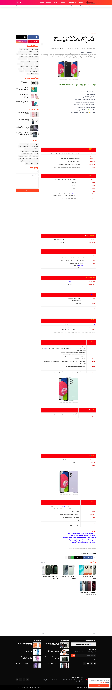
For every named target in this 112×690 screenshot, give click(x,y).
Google (22, 61)
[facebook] (95, 663)
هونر (59, 6)
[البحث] (17, 2)
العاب (26, 156)
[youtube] (88, 663)
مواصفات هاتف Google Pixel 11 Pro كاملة (69, 577)
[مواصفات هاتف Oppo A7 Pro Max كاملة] (37, 645)
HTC (33, 61)
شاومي (74, 6)
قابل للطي (35, 159)
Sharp (36, 69)
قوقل (45, 6)
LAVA (31, 66)
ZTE (41, 6)
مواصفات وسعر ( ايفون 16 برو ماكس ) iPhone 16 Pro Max (22, 127)
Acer (27, 71)
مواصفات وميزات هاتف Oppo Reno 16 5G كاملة (24, 657)
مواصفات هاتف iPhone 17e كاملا (23, 113)
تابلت (20, 146)
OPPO (30, 52)
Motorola (36, 54)
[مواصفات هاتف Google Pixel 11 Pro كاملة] (68, 570)
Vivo (21, 49)
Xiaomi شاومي (34, 49)
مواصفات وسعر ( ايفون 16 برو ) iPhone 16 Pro (22, 133)
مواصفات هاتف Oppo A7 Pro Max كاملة (25, 643)
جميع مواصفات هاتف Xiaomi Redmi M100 (50, 577)
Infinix (30, 54)
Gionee (36, 66)
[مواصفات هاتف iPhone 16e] (34, 121)
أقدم (43, 633)
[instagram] (84, 663)
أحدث (94, 633)
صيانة (27, 163)
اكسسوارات (21, 159)
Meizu (19, 59)
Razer (20, 69)
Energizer (26, 64)
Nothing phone (34, 74)
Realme (20, 52)
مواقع (30, 161)
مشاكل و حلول (34, 146)
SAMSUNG (83, 553)
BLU (37, 61)
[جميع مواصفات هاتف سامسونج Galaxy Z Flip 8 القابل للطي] (34, 96)
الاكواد (36, 154)
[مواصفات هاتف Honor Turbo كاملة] (87, 570)
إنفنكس (54, 6)
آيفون (79, 6)
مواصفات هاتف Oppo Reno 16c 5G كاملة (24, 664)
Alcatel (30, 59)
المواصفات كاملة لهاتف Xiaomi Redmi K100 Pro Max (88, 593)
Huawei (36, 52)
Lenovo (31, 57)
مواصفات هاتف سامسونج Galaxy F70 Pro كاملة (22, 88)
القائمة (63, 2)
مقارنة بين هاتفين (25, 151)
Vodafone (35, 71)
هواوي (63, 6)
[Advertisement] (56, 20)
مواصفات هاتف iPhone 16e (23, 119)
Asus (26, 57)
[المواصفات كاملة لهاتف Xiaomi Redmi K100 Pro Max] (87, 585)
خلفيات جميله (26, 146)
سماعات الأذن (24, 161)
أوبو (71, 6)
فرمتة (27, 144)
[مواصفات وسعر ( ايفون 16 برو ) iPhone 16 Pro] (34, 134)
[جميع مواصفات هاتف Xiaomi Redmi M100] (49, 570)
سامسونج (84, 6)
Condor (28, 61)
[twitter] (91, 663)
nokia (21, 54)
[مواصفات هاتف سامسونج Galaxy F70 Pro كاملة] (34, 89)
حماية (31, 163)
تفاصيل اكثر (103, 682)
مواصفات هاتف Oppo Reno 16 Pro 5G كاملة (24, 650)
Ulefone (22, 66)
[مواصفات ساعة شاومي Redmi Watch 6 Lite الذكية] (64, 645)
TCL (27, 66)
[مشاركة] (42, 44)
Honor (25, 52)
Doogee (25, 69)
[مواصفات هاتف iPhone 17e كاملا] (34, 114)
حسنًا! (99, 686)
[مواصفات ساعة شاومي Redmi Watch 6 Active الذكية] (64, 652)
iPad (37, 64)
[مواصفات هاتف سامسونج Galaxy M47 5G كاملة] (34, 103)
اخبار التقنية (35, 156)
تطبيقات (48, 2)
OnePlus (33, 6)
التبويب (56, 2)
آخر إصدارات (28, 159)
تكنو (28, 6)
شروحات (42, 2)
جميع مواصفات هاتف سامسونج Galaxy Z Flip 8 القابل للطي (23, 96)
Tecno (36, 57)
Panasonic (20, 64)
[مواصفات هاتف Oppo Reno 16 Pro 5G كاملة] (37, 652)
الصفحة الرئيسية (92, 33)
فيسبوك (21, 156)
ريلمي (37, 6)
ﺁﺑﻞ (30, 156)
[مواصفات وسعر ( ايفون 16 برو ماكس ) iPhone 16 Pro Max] (34, 128)
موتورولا (49, 6)
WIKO (32, 64)
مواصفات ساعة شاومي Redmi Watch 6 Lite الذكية (51, 643)
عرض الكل (43, 562)
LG (17, 54)
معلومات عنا (33, 688)
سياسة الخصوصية (24, 688)
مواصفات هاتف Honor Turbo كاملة (88, 577)
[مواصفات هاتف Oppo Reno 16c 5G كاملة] (37, 665)
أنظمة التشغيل (34, 151)
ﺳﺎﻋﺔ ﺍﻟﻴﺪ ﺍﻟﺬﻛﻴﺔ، (34, 149)
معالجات (36, 161)
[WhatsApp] (72, 557)
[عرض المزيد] (66, 557)
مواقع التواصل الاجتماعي (27, 154)
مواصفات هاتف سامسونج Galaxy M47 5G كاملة (22, 102)
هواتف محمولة (72, 2)
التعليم (36, 163)
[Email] (69, 557)
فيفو (67, 6)
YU (30, 71)
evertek (31, 69)
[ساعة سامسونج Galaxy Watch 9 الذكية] (34, 83)
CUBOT (21, 71)
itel (28, 74)
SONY (21, 57)
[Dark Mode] (20, 2)
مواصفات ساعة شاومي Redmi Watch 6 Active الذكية (51, 650)
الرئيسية (81, 2)
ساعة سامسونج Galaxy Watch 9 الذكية (23, 81)
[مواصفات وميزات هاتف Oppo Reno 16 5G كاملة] (37, 658)
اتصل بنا (17, 688)
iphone (25, 59)
